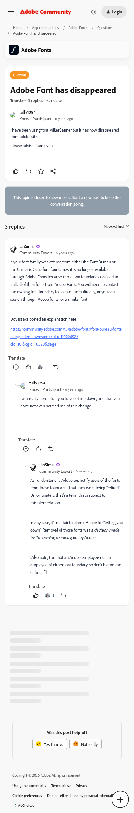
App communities (45, 27)
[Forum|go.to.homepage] (45, 12)
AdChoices (26, 805)
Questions (104, 27)
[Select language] (94, 12)
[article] (67, 307)
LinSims (26, 246)
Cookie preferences (27, 795)
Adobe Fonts (78, 27)
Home (17, 27)
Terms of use (61, 785)
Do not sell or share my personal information (82, 795)
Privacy (81, 785)
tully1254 (27, 112)
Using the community (29, 785)
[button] (11, 13)
